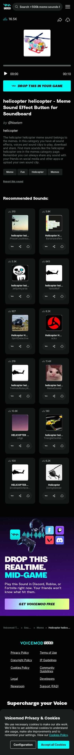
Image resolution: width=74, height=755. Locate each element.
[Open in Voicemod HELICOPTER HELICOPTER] (12, 446)
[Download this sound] (68, 20)
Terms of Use (48, 652)
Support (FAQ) (49, 686)
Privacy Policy (20, 652)
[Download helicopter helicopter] (28, 246)
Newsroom (17, 686)
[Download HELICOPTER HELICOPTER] (28, 446)
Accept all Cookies (53, 744)
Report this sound (13, 181)
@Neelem (15, 123)
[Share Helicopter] (54, 496)
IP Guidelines (48, 660)
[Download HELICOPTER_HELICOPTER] (28, 496)
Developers (47, 678)
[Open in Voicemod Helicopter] (46, 496)
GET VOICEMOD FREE (37, 604)
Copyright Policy (21, 660)
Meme (40, 627)
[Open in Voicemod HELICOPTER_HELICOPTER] (12, 496)
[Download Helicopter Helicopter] (62, 246)
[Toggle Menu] (68, 7)
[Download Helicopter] (62, 496)
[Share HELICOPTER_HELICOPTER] (20, 496)
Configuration (23, 744)
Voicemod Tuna (11, 627)
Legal (14, 678)
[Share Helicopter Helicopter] (54, 246)
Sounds (28, 627)
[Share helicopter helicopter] (20, 246)
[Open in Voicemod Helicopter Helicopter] (46, 246)
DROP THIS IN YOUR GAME (40, 86)
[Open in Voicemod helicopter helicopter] (12, 246)
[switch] (5, 73)
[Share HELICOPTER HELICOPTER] (20, 446)
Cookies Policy (58, 735)
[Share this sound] (60, 20)
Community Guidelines (47, 669)
